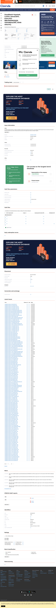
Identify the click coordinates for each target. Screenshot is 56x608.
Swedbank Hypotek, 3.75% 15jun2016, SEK (11, 448)
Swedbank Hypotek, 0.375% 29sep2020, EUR (11, 390)
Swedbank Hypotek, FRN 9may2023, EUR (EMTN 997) (13, 355)
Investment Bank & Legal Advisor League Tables (4, 580)
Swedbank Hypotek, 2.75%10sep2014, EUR (11, 438)
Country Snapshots (27, 573)
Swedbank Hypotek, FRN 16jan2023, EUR (11, 334)
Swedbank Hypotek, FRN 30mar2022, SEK (11, 362)
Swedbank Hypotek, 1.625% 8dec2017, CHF (11, 445)
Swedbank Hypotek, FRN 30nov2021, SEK (11, 367)
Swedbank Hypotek (33, 134)
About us (41, 571)
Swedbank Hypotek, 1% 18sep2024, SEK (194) (12, 328)
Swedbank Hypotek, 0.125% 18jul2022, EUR (11, 374)
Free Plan (48, 55)
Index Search (26, 571)
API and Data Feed (19, 579)
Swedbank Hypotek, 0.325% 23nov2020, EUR (11, 387)
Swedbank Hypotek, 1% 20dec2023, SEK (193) (12, 329)
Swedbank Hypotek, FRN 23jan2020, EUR (11, 373)
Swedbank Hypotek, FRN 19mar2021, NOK (11, 407)
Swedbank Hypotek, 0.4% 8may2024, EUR (11, 369)
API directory (18, 580)
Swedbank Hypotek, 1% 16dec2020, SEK (11, 397)
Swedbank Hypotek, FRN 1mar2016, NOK (11, 439)
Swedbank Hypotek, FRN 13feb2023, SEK (11, 347)
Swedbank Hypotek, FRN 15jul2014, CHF (11, 430)
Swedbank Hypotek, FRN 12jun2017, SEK (11, 402)
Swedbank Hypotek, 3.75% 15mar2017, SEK (11, 450)
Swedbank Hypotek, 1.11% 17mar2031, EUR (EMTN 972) (13, 381)
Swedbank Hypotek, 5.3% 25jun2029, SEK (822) (12, 456)
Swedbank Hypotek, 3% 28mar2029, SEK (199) (12, 309)
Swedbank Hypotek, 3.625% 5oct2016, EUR (11, 455)
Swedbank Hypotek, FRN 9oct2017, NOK (11, 416)
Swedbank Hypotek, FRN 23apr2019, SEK (11, 404)
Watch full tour (51, 65)
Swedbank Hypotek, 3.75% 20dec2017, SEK (11, 444)
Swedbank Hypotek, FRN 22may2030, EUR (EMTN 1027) (13, 311)
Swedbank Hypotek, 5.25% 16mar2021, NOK (11, 437)
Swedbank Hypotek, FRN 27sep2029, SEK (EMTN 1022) (13, 318)
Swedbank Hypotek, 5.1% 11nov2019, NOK (11, 453)
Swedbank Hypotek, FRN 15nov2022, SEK (11, 350)
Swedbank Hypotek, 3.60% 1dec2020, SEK (11, 460)
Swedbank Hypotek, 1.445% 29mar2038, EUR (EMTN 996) (13, 356)
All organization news (7, 488)
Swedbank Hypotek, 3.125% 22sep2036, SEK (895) (12, 426)
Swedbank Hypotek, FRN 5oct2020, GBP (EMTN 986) (13, 364)
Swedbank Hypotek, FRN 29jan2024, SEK (11, 339)
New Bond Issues (11, 579)
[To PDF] (32, 15)
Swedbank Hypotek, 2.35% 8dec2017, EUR (11, 422)
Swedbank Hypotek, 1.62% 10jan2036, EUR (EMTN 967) (13, 386)
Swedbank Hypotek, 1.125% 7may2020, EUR (11, 413)
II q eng (32, 498)
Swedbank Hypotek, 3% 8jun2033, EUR (11, 304)
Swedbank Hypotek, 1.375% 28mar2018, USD (12, 415)
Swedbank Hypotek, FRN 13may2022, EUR (11, 333)
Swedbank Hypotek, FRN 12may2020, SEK (11, 378)
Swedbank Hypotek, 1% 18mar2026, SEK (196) (12, 322)
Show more (6, 132)
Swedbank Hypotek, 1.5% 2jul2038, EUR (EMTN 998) (13, 353)
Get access (11, 118)
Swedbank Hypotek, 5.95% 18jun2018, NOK (11, 459)
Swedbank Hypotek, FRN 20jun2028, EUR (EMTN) (12, 321)
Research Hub (34, 573)
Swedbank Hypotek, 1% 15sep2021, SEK (11, 398)
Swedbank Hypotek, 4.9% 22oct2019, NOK (11, 454)
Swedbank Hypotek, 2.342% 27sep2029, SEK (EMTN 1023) (14, 317)
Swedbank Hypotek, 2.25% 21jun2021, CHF (11, 431)
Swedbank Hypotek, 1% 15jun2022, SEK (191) (12, 330)
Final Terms (7, 76)
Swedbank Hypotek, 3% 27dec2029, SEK (11, 305)
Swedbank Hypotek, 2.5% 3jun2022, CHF (11, 432)
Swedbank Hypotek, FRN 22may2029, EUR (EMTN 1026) (13, 312)
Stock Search (10, 571)
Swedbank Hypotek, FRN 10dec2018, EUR (11, 414)
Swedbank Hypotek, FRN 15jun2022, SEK (11, 357)
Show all (5, 466)
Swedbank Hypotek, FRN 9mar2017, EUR (11, 420)
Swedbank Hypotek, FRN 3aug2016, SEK (11, 408)
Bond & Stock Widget (19, 574)
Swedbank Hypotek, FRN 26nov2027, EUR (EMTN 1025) (13, 315)
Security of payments (43, 573)
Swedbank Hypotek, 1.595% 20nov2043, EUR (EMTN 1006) (14, 346)
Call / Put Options (11, 580)
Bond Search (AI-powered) (3, 574)
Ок (3, 606)
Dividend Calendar (11, 573)
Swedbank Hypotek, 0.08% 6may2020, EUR (11, 393)
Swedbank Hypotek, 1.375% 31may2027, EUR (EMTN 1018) (14, 324)
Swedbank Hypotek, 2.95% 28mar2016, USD (11, 436)
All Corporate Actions (12, 576)
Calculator (49, 571)
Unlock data (52, 62)
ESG (1, 583)
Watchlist (17, 573)
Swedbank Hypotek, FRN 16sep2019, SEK (11, 375)
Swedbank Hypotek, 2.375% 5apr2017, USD (11, 419)
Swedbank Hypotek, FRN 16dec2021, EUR (11, 421)
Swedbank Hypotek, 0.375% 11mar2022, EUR (12, 396)
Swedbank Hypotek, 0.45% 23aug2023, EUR (11, 358)
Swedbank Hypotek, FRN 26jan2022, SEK (11, 361)
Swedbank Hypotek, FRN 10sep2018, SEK (11, 399)
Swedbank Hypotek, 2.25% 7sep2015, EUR (11, 427)
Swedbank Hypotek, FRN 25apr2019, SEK (11, 379)
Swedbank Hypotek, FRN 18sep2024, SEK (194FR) (12, 340)
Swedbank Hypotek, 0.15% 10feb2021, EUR (11, 384)
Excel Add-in (18, 571)
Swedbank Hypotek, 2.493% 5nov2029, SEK (11, 316)
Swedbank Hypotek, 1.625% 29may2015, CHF (12, 449)
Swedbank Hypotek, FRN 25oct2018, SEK (11, 410)
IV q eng (32, 502)
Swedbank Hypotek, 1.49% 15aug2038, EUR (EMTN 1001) (13, 352)
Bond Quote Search (3, 576)
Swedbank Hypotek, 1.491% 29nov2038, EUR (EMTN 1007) (14, 345)
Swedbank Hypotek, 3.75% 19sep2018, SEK (11, 425)
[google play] (32, 592)
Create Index (26, 574)
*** (26, 29)
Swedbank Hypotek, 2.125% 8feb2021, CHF (11, 442)
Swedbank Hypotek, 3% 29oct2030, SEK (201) (12, 306)
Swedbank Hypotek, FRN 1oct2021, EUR (11, 332)
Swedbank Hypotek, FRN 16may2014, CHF (11, 433)
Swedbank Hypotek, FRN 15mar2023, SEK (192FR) (12, 338)
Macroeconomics (27, 577)
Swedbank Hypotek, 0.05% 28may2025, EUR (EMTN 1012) (14, 341)
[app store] (24, 592)
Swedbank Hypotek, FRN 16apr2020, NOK (11, 403)
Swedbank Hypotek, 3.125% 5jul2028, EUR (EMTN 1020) (13, 323)
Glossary (33, 577)
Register (28, 75)
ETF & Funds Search (27, 580)
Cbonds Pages (3, 582)
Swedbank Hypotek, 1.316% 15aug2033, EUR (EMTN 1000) (14, 351)
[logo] (5, 6)
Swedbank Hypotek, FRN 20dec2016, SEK (11, 409)
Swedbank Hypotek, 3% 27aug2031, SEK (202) (12, 307)
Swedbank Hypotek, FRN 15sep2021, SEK (11, 370)
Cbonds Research (35, 574)
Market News (34, 571)
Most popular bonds (4, 586)
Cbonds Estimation (3, 577)
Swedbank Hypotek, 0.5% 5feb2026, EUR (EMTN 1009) (13, 344)
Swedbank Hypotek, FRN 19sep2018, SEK (11, 380)
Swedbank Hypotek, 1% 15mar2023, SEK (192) (12, 327)
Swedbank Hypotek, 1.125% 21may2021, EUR (12, 401)
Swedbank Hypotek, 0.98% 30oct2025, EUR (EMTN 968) (13, 385)
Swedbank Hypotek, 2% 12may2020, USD (11, 392)
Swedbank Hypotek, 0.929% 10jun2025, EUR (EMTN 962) (13, 391)
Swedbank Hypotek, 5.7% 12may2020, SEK (11, 368)
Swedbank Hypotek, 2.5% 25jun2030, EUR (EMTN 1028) (13, 310)
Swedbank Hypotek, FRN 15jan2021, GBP (11, 363)
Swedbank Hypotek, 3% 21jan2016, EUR (11, 443)
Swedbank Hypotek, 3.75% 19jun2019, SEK (11, 376)
